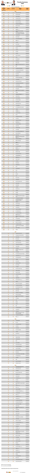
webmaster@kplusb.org (23, 472)
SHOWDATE (27, 8)
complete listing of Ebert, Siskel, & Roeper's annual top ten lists (9, 468)
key (18, 40)
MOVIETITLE (20, 8)
